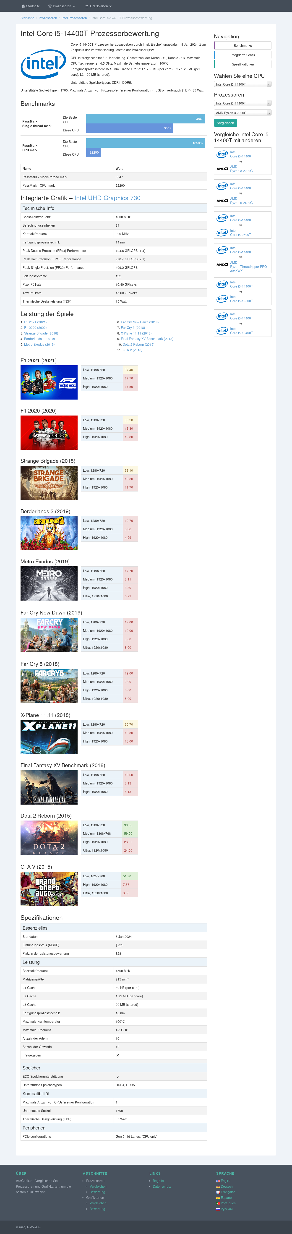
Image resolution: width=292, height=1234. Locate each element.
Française (228, 1192)
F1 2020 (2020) (35, 327)
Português (228, 1203)
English (226, 1180)
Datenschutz (162, 1186)
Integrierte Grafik (243, 54)
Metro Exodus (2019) (39, 344)
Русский (227, 1208)
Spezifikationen (243, 64)
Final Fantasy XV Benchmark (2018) (147, 338)
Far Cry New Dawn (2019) (140, 322)
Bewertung (97, 1192)
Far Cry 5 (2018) (133, 327)
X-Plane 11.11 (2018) (136, 333)
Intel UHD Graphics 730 (107, 197)
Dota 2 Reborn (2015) (138, 344)
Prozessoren (62, 6)
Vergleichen (225, 122)
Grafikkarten (98, 6)
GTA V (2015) (132, 350)
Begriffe (158, 1180)
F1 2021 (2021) (35, 322)
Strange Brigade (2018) (41, 333)
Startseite (32, 6)
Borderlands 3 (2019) (39, 338)
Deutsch (227, 1186)
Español (226, 1197)
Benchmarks (243, 45)
